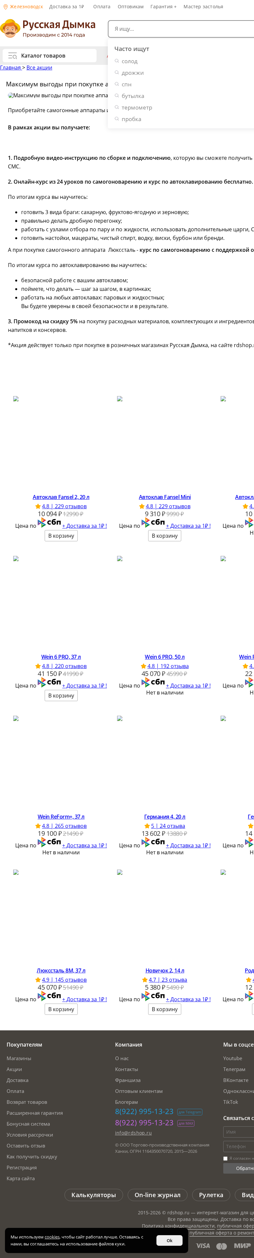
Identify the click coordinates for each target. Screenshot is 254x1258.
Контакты (126, 1069)
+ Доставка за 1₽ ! (84, 525)
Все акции (39, 67)
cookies (52, 1237)
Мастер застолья (203, 6)
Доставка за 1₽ (66, 6)
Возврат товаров (27, 1102)
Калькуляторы (93, 1195)
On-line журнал (158, 1195)
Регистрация (22, 1167)
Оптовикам (131, 6)
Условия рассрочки (30, 1134)
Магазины (19, 1058)
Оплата (101, 6)
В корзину (61, 535)
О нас (122, 1058)
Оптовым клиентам (139, 1091)
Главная (11, 67)
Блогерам (126, 1102)
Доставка (17, 1080)
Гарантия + (163, 6)
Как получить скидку (32, 1156)
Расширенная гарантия (35, 1112)
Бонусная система (28, 1123)
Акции (14, 1069)
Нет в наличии (165, 692)
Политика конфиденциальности (178, 1226)
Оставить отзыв (26, 1145)
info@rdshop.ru (133, 1133)
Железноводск (26, 6)
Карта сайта (21, 1178)
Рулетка (211, 1195)
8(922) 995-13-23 (144, 1111)
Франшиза (128, 1080)
